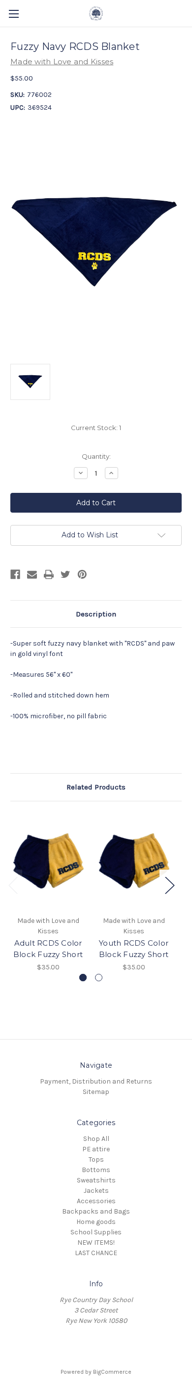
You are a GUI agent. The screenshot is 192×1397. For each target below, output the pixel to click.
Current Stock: (96, 428)
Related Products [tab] (96, 787)
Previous (13, 885)
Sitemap (96, 1092)
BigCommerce (112, 1371)
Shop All (96, 1139)
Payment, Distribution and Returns (96, 1081)
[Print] (49, 574)
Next (169, 885)
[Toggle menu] (13, 13)
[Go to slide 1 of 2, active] (83, 977)
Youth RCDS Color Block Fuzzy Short (133, 948)
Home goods (96, 1222)
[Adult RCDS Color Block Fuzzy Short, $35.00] (48, 861)
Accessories (96, 1201)
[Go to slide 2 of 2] (98, 977)
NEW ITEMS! (96, 1242)
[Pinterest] (82, 574)
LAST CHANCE (96, 1253)
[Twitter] (65, 574)
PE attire (96, 1149)
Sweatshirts (96, 1180)
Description (96, 614)
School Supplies (96, 1232)
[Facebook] (15, 574)
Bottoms (96, 1170)
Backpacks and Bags (96, 1211)
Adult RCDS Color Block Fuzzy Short (48, 948)
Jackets (96, 1190)
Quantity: (96, 456)
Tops (96, 1159)
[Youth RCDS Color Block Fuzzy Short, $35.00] (133, 861)
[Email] (32, 574)
